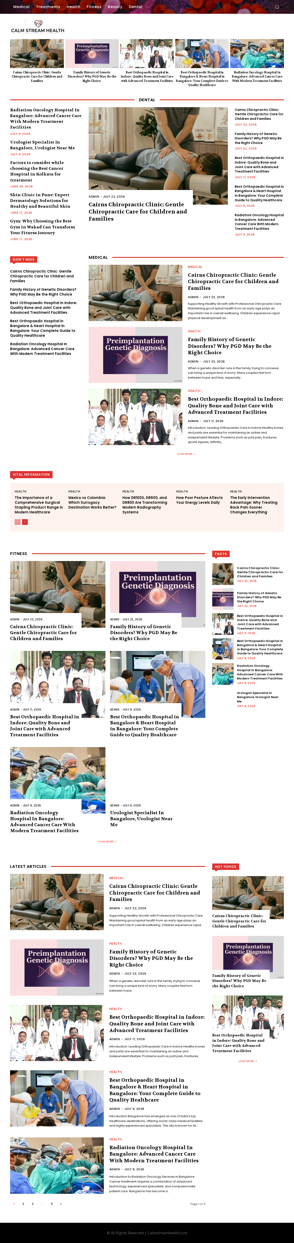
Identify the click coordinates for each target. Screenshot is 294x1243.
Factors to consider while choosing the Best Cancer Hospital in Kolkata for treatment (37, 171)
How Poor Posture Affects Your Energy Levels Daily (199, 500)
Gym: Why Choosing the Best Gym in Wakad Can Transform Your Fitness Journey (42, 227)
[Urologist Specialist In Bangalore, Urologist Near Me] (157, 780)
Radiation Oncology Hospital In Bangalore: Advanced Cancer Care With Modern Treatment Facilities (257, 76)
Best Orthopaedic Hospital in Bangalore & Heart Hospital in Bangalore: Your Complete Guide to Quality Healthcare (259, 193)
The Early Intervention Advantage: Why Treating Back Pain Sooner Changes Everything (253, 505)
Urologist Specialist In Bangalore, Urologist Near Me (141, 819)
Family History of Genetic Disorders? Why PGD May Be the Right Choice (92, 76)
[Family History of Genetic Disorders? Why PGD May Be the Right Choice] (92, 53)
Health (194, 331)
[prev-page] (17, 522)
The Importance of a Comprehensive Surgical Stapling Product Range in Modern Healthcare (39, 505)
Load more (184, 454)
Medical (195, 266)
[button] (277, 7)
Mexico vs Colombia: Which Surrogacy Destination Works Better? (92, 502)
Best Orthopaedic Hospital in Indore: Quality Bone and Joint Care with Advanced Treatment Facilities (147, 76)
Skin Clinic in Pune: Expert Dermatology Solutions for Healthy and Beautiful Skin (40, 200)
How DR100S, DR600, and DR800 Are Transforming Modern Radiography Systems (144, 505)
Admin (94, 196)
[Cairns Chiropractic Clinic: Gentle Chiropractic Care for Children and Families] (37, 53)
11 (52, 1204)
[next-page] (25, 522)
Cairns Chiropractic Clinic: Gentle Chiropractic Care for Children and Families (37, 76)
